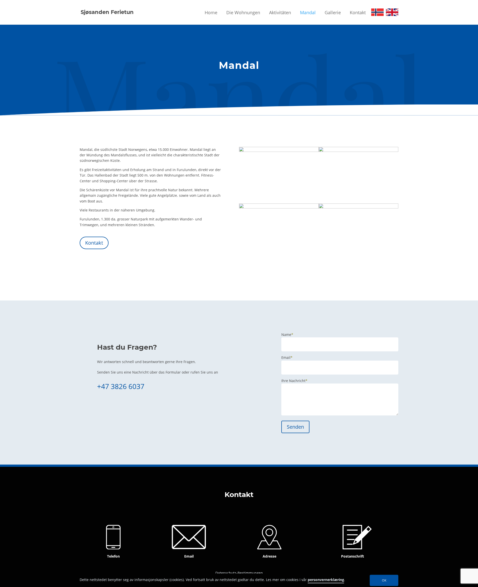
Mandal (308, 12)
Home (211, 12)
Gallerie (333, 12)
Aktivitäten (280, 12)
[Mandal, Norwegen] (358, 150)
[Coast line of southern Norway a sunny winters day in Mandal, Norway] (358, 207)
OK (384, 580)
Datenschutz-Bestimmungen (239, 573)
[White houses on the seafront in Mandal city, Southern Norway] (279, 150)
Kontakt (358, 12)
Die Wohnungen (243, 12)
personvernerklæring (326, 580)
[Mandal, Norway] (279, 207)
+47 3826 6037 (120, 386)
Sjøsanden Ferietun (107, 12)
